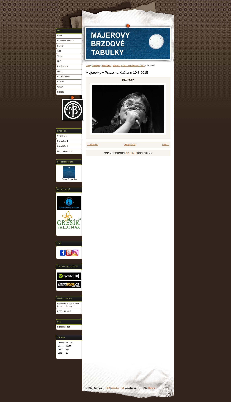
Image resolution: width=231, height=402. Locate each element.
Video (59, 56)
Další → (165, 144)
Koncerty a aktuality (65, 41)
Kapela (60, 46)
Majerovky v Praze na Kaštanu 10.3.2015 (129, 66)
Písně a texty (62, 66)
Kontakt (60, 82)
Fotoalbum (96, 66)
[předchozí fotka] (90, 109)
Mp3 (59, 61)
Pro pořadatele (63, 76)
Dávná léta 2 (106, 66)
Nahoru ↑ (152, 388)
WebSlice (115, 388)
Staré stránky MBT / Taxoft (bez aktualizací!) (68, 305)
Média (60, 71)
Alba (59, 51)
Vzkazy (60, 87)
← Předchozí (92, 144)
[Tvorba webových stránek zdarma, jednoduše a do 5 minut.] (104, 388)
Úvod (88, 66)
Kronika (60, 92)
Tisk (122, 388)
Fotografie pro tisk (64, 151)
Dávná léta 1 (62, 141)
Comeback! (62, 136)
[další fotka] (165, 109)
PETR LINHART (64, 311)
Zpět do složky (130, 144)
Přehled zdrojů (63, 327)
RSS (108, 388)
